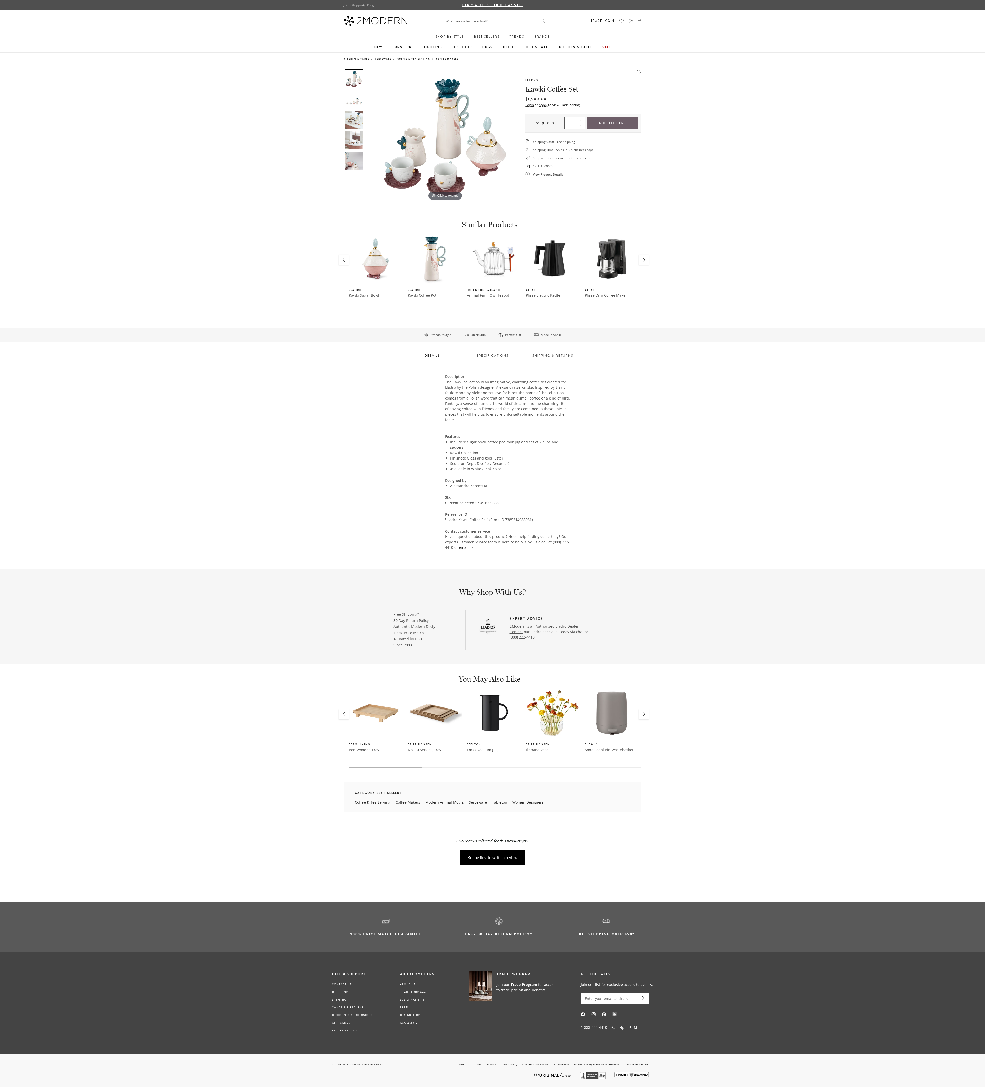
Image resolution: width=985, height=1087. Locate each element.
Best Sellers (486, 36)
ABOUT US (407, 984)
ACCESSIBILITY (411, 1022)
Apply (543, 105)
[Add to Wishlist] (639, 71)
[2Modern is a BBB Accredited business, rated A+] (593, 1077)
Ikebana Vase (537, 749)
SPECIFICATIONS (493, 355)
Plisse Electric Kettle (543, 295)
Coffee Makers (447, 58)
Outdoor (462, 47)
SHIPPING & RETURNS (552, 355)
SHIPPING (339, 999)
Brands (542, 36)
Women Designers (528, 802)
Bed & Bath (537, 47)
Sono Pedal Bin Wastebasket (609, 749)
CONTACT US (341, 984)
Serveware (383, 58)
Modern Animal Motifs (444, 802)
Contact (516, 631)
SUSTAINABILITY (412, 999)
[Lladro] (488, 627)
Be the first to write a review (492, 857)
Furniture (403, 47)
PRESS (404, 1007)
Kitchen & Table (575, 47)
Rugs (487, 47)
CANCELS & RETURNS (348, 1007)
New (378, 47)
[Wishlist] (621, 21)
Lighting (433, 47)
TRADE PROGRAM (413, 992)
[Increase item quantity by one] (582, 119)
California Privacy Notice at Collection (545, 1064)
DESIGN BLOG (410, 1015)
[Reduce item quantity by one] (582, 126)
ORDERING (340, 992)
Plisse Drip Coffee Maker (606, 295)
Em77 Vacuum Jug (482, 749)
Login (529, 105)
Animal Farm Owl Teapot (488, 295)
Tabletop (499, 802)
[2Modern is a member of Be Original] (553, 1074)
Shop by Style (449, 36)
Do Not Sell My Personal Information (596, 1064)
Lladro (531, 80)
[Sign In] (631, 21)
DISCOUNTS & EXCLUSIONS (352, 1015)
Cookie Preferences (637, 1064)
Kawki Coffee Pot (422, 295)
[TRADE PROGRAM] (514, 987)
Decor (509, 47)
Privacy (491, 1064)
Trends (517, 36)
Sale (606, 47)
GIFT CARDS (341, 1022)
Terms (478, 1064)
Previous (371, 135)
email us (466, 547)
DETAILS (432, 355)
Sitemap (464, 1064)
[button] (639, 21)
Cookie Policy (509, 1064)
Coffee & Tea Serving (413, 58)
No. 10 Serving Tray (424, 749)
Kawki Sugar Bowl (364, 295)
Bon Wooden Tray (364, 749)
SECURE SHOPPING (346, 1030)
